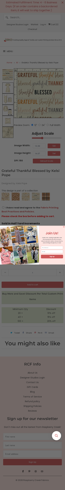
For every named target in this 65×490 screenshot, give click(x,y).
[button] (56, 435)
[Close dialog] (63, 226)
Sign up (52, 257)
